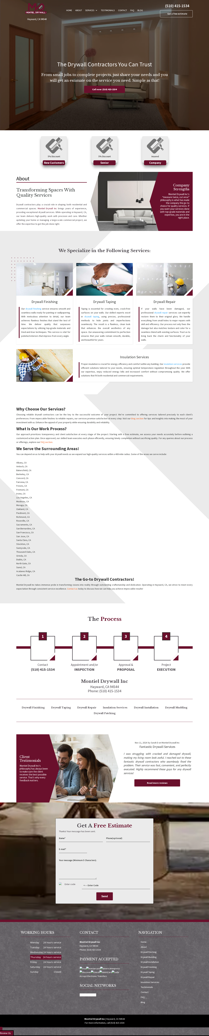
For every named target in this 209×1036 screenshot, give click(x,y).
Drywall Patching (149, 952)
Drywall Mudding (149, 957)
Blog (140, 10)
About (78, 10)
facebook (84, 994)
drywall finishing (33, 308)
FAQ (132, 10)
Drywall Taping (148, 972)
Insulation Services (150, 982)
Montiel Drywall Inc (47, 208)
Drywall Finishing (149, 967)
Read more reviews (157, 782)
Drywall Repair (148, 977)
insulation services (173, 364)
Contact (122, 10)
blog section (137, 418)
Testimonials (108, 10)
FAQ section (46, 442)
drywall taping (91, 316)
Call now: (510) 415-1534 (104, 89)
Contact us (72, 588)
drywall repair (161, 312)
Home (69, 10)
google (92, 994)
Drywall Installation (150, 961)
